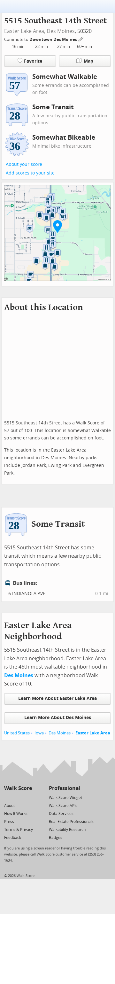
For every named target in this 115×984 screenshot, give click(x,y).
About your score (24, 164)
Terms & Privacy (18, 829)
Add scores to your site (30, 173)
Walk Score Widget (65, 797)
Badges (55, 837)
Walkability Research (67, 829)
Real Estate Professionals (71, 821)
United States (17, 733)
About (9, 805)
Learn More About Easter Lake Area (57, 698)
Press (9, 821)
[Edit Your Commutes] (81, 38)
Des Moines (61, 31)
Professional (64, 788)
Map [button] (88, 61)
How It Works (15, 813)
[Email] (27, 797)
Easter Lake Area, (24, 31)
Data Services (61, 813)
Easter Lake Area (92, 733)
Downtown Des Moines (53, 39)
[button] (57, 226)
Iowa (39, 733)
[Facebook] (17, 797)
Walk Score (18, 788)
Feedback (12, 837)
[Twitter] (8, 797)
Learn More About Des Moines (57, 717)
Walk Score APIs (63, 805)
